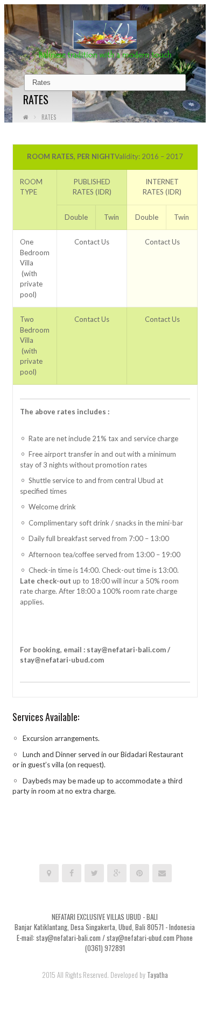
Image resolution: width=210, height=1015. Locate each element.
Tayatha (157, 974)
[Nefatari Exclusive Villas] (105, 38)
